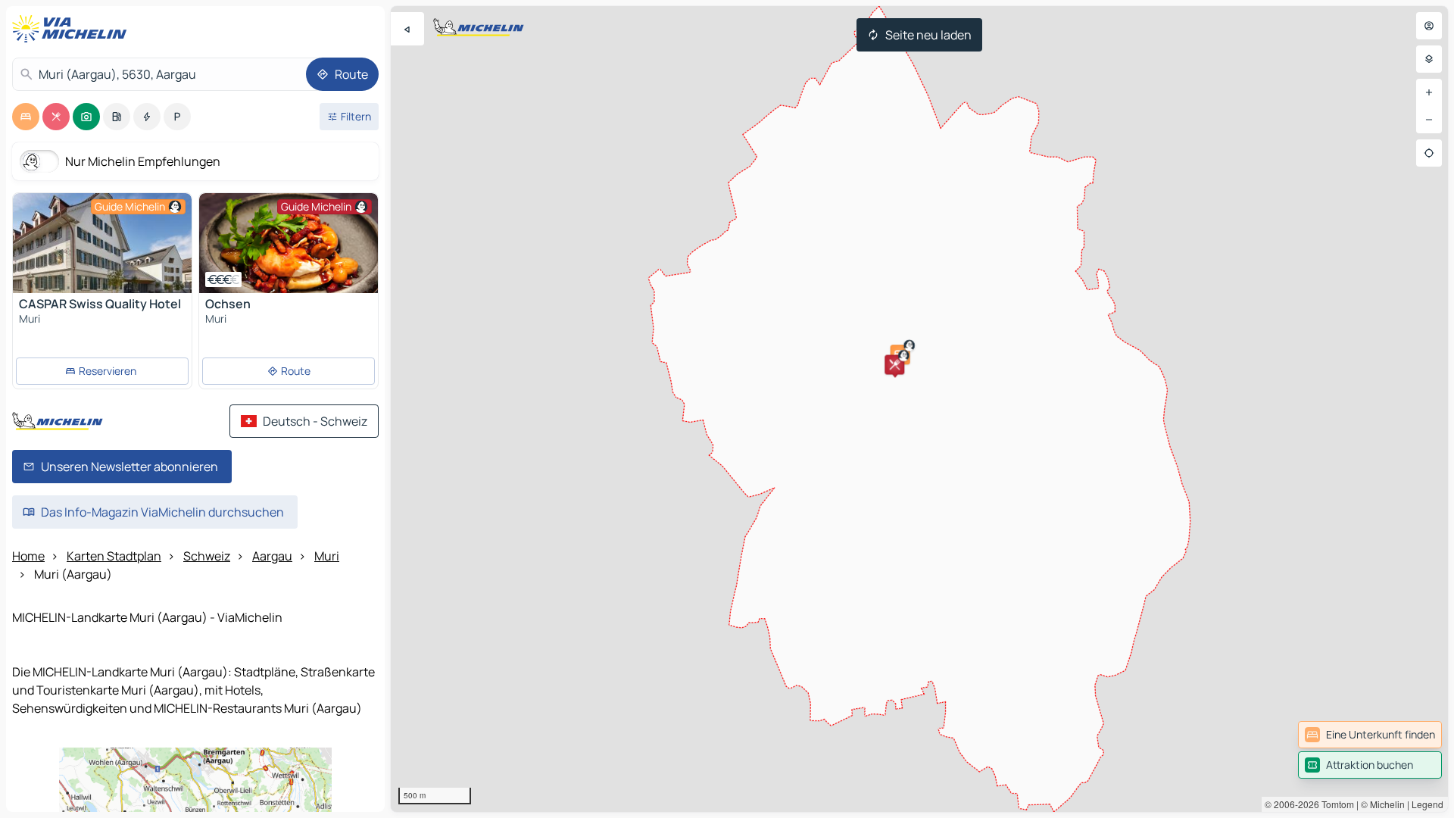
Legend (1427, 804)
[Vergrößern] (1429, 92)
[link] (1370, 734)
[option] (25, 116)
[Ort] (1429, 153)
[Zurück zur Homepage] (72, 28)
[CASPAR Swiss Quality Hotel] (102, 243)
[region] (919, 409)
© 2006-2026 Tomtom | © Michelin (1335, 804)
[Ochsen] (288, 243)
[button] (894, 364)
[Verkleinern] (1429, 119)
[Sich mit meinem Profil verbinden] (1429, 25)
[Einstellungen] (1429, 59)
